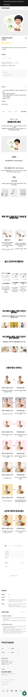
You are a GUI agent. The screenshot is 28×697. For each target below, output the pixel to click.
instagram (7, 691)
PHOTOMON (5, 8)
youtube (16, 691)
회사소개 (2, 679)
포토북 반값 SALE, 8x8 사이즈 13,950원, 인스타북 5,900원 (14, 3)
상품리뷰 (16, 111)
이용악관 (6, 679)
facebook (3, 691)
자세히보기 (23, 612)
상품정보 (9, 111)
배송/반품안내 (23, 111)
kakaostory (25, 691)
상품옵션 (3, 111)
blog (12, 691)
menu (26, 8)
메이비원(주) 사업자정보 (5, 682)
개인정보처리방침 (11, 679)
